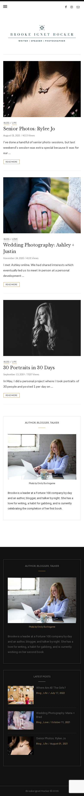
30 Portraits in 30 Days (29, 367)
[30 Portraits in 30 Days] (42, 327)
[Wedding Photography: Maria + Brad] (21, 720)
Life (14, 123)
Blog (6, 123)
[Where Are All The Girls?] (21, 694)
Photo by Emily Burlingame (42, 483)
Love (15, 239)
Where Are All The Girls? (51, 687)
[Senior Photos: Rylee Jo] (42, 88)
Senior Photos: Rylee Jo (29, 128)
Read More (11, 162)
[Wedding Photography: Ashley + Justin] (42, 205)
